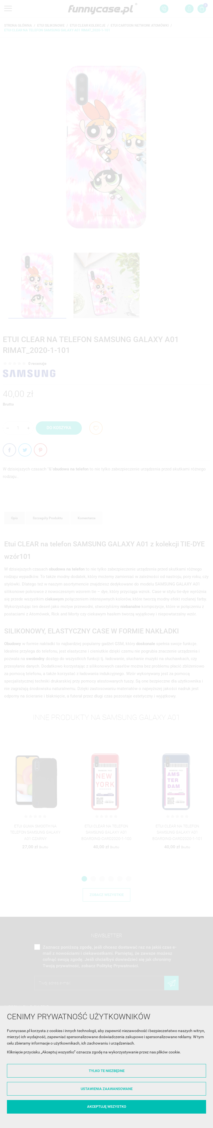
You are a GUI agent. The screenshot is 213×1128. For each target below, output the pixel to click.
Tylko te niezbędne (107, 1071)
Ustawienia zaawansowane (107, 1089)
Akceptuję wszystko (106, 1106)
